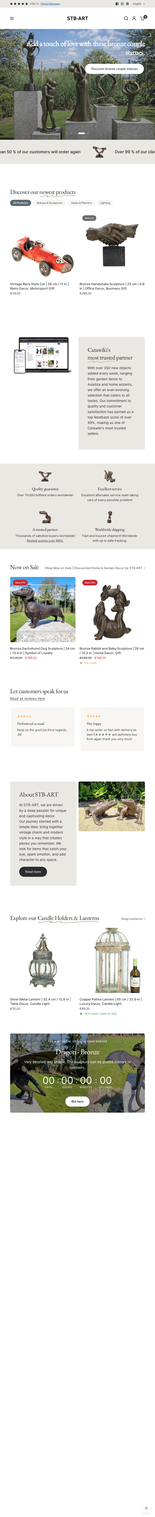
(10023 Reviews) (50, 3)
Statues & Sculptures (50, 202)
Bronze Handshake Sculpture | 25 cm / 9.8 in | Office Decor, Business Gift (112, 286)
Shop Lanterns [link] (131, 918)
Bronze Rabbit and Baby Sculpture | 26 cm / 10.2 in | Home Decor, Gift (112, 650)
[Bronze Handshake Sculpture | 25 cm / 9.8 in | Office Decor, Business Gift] (112, 245)
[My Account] (134, 18)
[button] (33, 872)
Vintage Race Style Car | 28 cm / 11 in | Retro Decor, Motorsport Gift (39, 286)
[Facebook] (117, 3)
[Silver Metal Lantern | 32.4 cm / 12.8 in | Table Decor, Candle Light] (42, 960)
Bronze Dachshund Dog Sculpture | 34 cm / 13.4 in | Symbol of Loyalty (42, 650)
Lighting (105, 202)
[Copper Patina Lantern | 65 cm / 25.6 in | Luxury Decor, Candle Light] (112, 960)
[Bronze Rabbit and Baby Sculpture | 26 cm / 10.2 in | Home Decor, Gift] (112, 609)
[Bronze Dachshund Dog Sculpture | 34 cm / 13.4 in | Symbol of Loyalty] (42, 609)
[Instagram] (122, 3)
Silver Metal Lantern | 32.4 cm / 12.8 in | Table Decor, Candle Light (40, 1001)
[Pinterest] (127, 3)
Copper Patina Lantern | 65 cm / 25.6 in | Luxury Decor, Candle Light (111, 1001)
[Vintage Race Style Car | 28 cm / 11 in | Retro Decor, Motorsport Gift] (42, 245)
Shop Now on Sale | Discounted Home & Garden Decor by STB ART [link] (93, 568)
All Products (20, 202)
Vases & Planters (81, 202)
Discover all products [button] (77, 92)
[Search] (126, 18)
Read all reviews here (27, 699)
